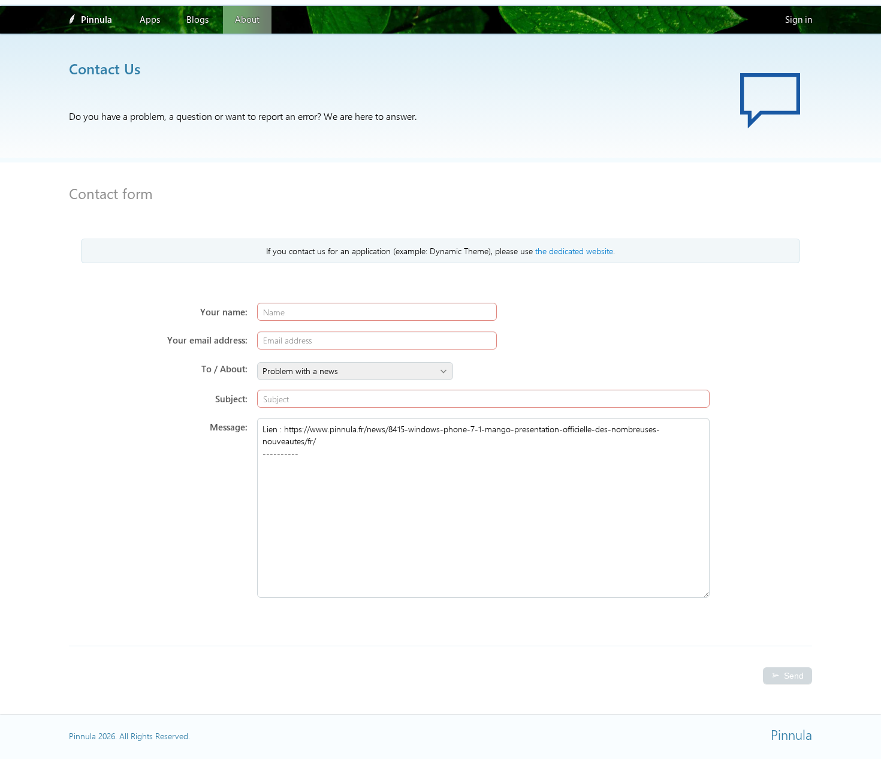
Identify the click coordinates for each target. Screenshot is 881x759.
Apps (150, 19)
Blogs (197, 19)
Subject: (231, 399)
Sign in (798, 19)
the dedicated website (574, 251)
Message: (229, 427)
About (247, 19)
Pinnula (96, 19)
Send (794, 675)
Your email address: (207, 340)
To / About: (224, 369)
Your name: (224, 312)
